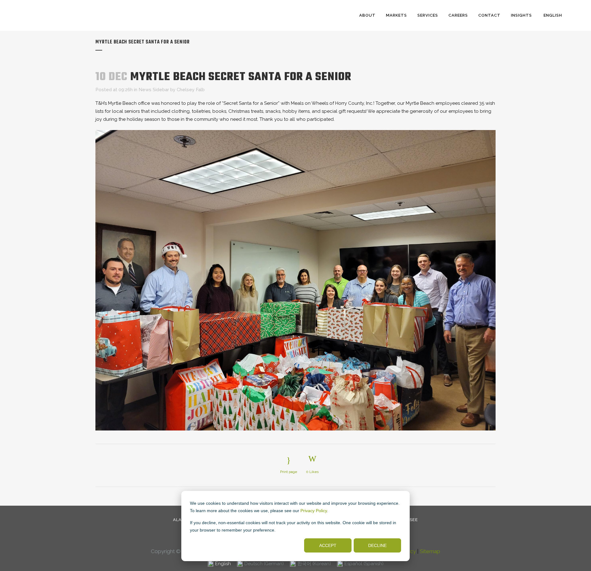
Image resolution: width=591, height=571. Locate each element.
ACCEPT (327, 545)
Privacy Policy (313, 510)
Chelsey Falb (191, 89)
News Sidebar (154, 89)
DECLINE (377, 545)
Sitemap (430, 551)
